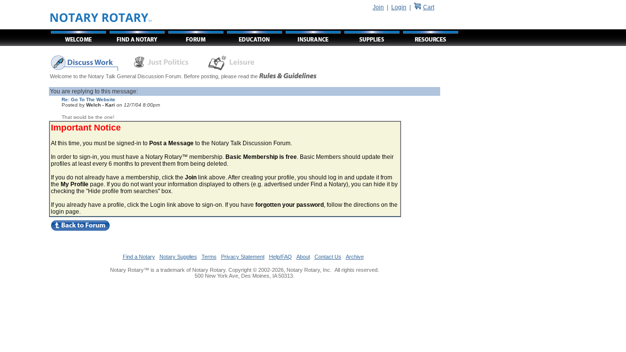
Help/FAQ (280, 257)
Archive (355, 257)
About (303, 257)
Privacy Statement (243, 257)
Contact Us (327, 257)
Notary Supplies (178, 257)
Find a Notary (139, 257)
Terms (209, 257)
